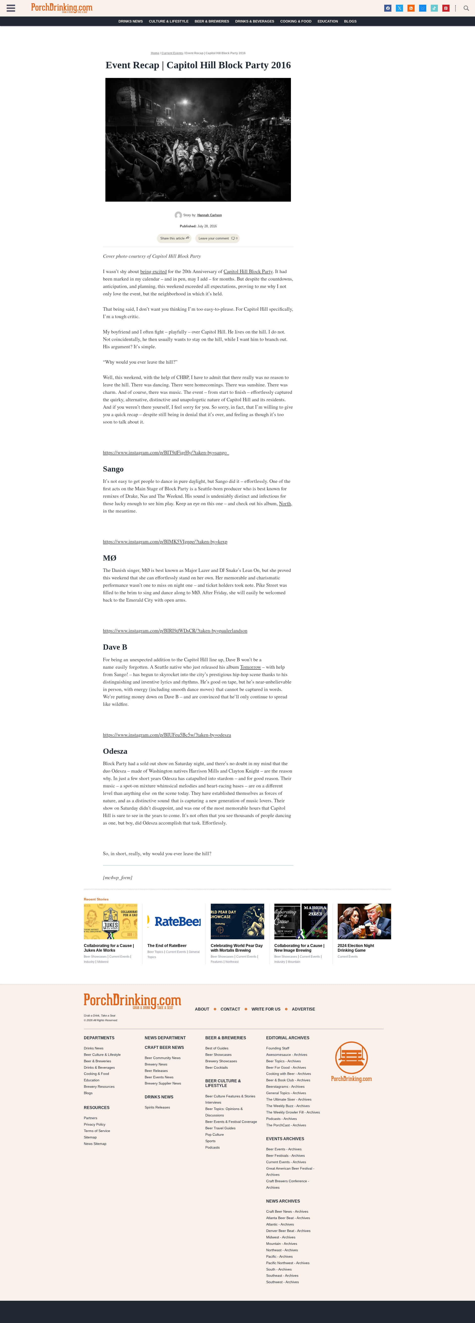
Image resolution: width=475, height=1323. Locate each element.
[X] (399, 8)
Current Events (172, 53)
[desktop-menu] (11, 7)
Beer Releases (156, 1071)
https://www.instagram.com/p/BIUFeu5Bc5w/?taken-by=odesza (167, 734)
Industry (89, 962)
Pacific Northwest (279, 1263)
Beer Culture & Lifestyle (102, 1055)
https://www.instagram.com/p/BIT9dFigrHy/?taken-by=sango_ (166, 452)
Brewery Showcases (221, 1061)
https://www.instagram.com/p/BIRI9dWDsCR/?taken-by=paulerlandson (175, 630)
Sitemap (90, 1137)
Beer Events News (159, 1077)
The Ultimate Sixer (280, 1099)
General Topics (278, 1093)
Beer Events (275, 1149)
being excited (153, 271)
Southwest (274, 1282)
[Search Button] (463, 8)
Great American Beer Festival (289, 1168)
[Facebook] (387, 8)
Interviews (213, 1102)
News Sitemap (95, 1144)
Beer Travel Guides (220, 1128)
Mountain (294, 962)
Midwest (102, 962)
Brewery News (156, 1064)
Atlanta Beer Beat (280, 1218)
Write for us (266, 1009)
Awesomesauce (278, 1055)
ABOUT (202, 1009)
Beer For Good (278, 1067)
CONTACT (230, 1009)
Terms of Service (97, 1131)
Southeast (274, 1275)
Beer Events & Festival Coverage (231, 1122)
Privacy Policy (94, 1124)
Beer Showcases (95, 956)
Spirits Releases (157, 1107)
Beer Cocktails (216, 1067)
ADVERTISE (303, 1009)
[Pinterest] (446, 8)
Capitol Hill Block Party (248, 271)
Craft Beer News (279, 1211)
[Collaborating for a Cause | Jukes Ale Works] (110, 921)
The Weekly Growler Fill (285, 1112)
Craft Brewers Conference (286, 1181)
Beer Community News (163, 1058)
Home (155, 53)
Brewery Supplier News (163, 1083)
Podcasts (212, 1147)
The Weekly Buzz (279, 1106)
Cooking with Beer (280, 1074)
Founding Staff (277, 1048)
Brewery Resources (99, 1086)
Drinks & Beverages (254, 21)
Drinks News (131, 21)
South (270, 1269)
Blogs (350, 21)
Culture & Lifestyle (169, 21)
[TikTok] (434, 8)
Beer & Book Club (280, 1080)
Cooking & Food (295, 21)
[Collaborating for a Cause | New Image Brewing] (301, 921)
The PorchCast (278, 1125)
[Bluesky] (422, 8)
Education (328, 21)
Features (217, 962)
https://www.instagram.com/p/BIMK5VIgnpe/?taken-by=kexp (165, 541)
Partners (90, 1118)
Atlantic (272, 1224)
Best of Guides (216, 1048)
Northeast (231, 962)
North (285, 503)
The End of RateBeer (167, 946)
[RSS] (411, 8)
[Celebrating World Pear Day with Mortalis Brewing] (237, 921)
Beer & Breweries (212, 21)
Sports (210, 1141)
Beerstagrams (277, 1086)
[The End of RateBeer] (174, 921)
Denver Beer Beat (280, 1231)
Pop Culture (214, 1134)
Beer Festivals (277, 1156)
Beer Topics (155, 952)
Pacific (271, 1256)
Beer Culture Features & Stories (230, 1096)
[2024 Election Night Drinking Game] (364, 921)
